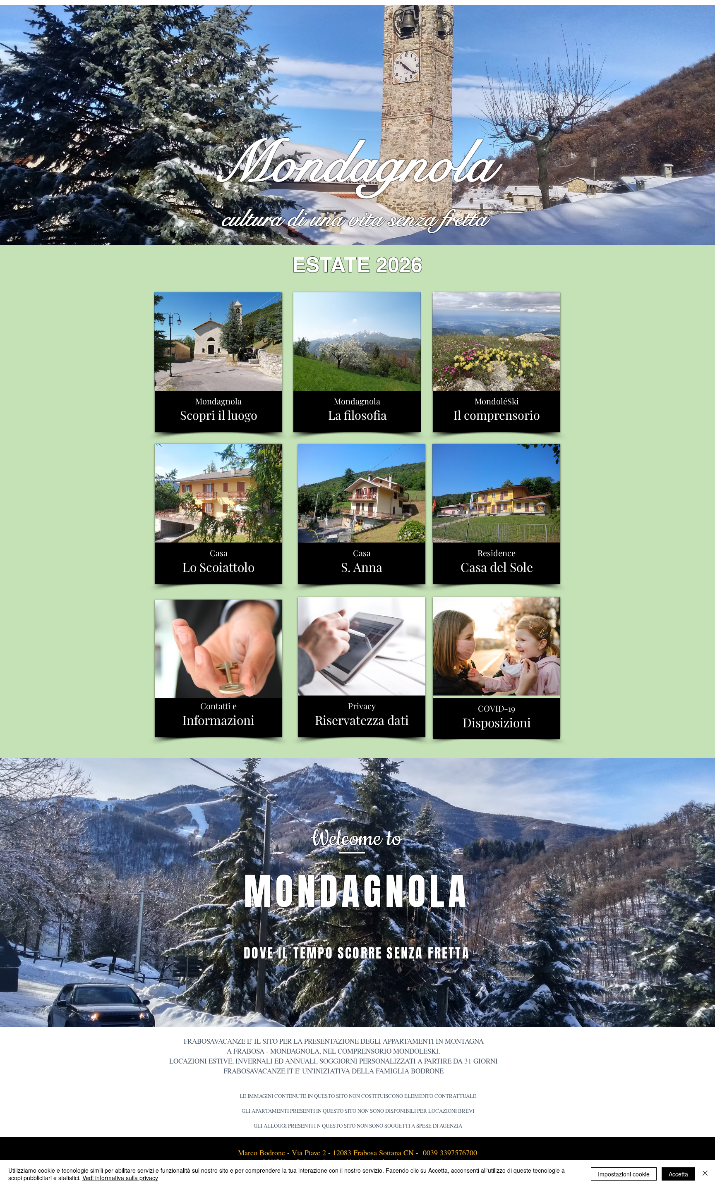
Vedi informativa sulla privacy (120, 1178)
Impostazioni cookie (624, 1174)
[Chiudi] (705, 1173)
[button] (357, 125)
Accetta (678, 1174)
